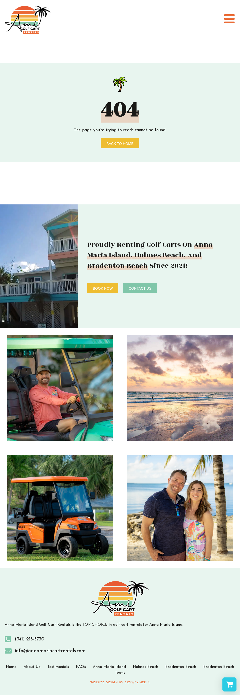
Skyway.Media (137, 682)
